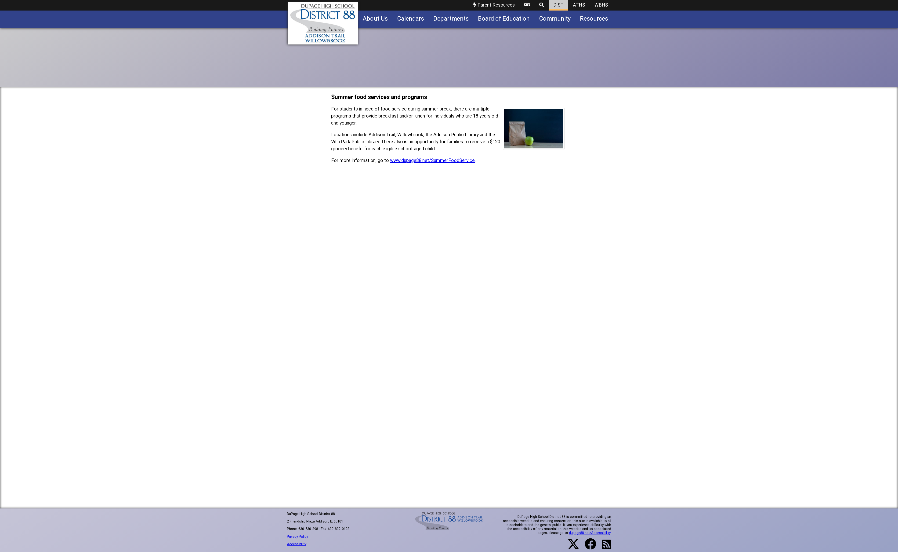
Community (555, 18)
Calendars (410, 18)
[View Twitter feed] (571, 547)
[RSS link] (604, 547)
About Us (375, 18)
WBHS (601, 5)
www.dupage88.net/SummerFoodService (432, 160)
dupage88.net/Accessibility (589, 533)
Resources (594, 18)
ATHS (579, 5)
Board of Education (504, 18)
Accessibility (296, 544)
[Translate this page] (527, 5)
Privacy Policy (297, 536)
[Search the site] (542, 5)
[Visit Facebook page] (587, 547)
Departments (451, 18)
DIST (558, 5)
